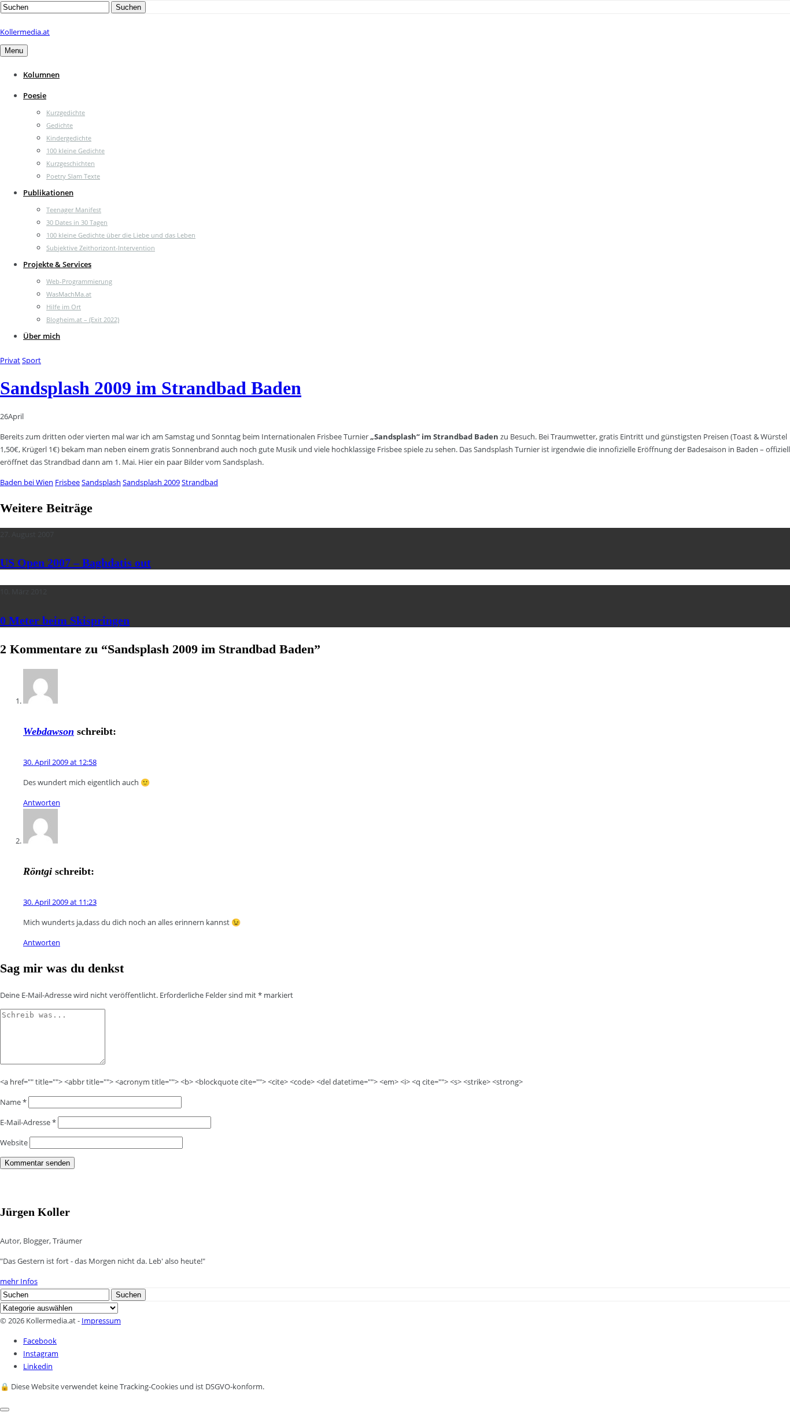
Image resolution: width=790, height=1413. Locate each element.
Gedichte (59, 125)
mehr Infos (19, 1281)
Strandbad (200, 482)
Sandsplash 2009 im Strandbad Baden (150, 388)
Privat (10, 360)
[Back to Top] (4, 1409)
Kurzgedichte (65, 112)
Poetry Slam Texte (73, 176)
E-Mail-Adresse (28, 1122)
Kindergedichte (68, 138)
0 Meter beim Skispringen (65, 620)
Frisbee (67, 482)
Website (14, 1142)
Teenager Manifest (73, 209)
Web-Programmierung (79, 281)
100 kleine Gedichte (75, 150)
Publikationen (48, 192)
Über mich (41, 336)
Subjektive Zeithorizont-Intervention (100, 247)
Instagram (40, 1353)
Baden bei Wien (26, 482)
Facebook (40, 1341)
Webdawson (48, 731)
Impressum (101, 1320)
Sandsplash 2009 (151, 482)
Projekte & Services (57, 264)
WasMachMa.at (68, 294)
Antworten (41, 802)
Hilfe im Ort (63, 306)
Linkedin (38, 1366)
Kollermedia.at (25, 32)
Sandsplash (101, 482)
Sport (31, 360)
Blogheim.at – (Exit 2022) (82, 319)
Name (13, 1102)
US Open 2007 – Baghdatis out (75, 562)
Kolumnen (41, 74)
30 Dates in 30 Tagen (77, 222)
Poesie (34, 95)
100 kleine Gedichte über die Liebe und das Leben (120, 235)
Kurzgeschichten (70, 163)
